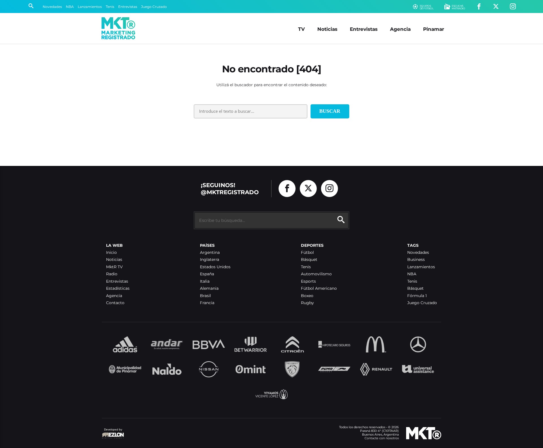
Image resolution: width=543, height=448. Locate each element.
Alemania (209, 288)
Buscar (329, 111)
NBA (70, 7)
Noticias (327, 29)
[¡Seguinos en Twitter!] (496, 6)
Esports (308, 281)
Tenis (110, 7)
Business (416, 259)
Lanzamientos (90, 7)
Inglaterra (209, 259)
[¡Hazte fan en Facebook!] (479, 6)
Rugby (307, 303)
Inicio (111, 252)
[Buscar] (31, 6)
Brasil (205, 296)
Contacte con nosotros (382, 438)
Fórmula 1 (417, 296)
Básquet (309, 259)
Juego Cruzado (154, 7)
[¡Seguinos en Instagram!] (513, 6)
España (207, 274)
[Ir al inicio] (118, 28)
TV (301, 29)
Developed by (112, 432)
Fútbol (307, 252)
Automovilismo (316, 274)
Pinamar (433, 29)
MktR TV (114, 267)
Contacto (115, 303)
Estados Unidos (215, 267)
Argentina (210, 252)
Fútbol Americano (319, 288)
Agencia (400, 29)
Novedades (52, 7)
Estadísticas (118, 288)
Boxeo (307, 296)
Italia (205, 281)
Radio (111, 274)
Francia (207, 303)
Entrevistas (127, 7)
